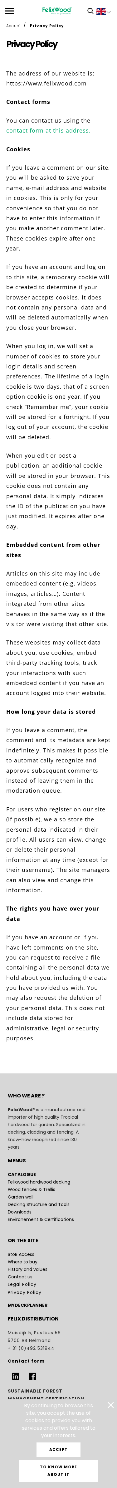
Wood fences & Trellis (31, 1189)
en (103, 12)
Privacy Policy (24, 1292)
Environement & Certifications (41, 1219)
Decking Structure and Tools (39, 1204)
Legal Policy (22, 1284)
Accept (58, 1449)
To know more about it (58, 1470)
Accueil (14, 25)
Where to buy (22, 1262)
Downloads (20, 1212)
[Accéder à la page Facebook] (32, 1376)
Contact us (20, 1277)
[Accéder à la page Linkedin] (15, 1376)
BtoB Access (21, 1254)
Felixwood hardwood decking (39, 1182)
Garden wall (21, 1197)
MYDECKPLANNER (27, 1305)
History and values (27, 1269)
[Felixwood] (57, 11)
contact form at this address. (48, 130)
